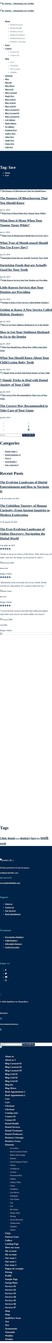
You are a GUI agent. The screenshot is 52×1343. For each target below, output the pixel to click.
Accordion (14, 1148)
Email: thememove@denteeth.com (9, 1024)
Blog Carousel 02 (12, 113)
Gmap (12, 1186)
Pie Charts (14, 1209)
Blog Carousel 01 (12, 110)
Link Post (9, 147)
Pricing (13, 1216)
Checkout (14, 66)
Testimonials (15, 1223)
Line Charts (14, 1199)
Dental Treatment (17, 35)
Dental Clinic (11, 451)
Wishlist (13, 72)
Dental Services (16, 25)
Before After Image (17, 1155)
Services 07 (10, 1307)
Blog (7, 79)
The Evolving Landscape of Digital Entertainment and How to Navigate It (24, 486)
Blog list (8, 83)
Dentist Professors (17, 38)
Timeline (13, 1226)
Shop (7, 59)
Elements (9, 76)
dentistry (25, 838)
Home (7, 21)
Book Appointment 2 (15, 1095)
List (11, 1203)
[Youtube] (6, 977)
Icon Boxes (14, 1192)
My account (15, 69)
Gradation (14, 1189)
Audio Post (9, 140)
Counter (13, 1172)
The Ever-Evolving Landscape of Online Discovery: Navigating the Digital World (22, 533)
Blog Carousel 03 (12, 117)
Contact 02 (14, 55)
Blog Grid (9, 89)
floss (38, 838)
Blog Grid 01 (10, 100)
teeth (44, 838)
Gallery (13, 1179)
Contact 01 (14, 52)
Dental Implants (13, 455)
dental (11, 838)
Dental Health (16, 28)
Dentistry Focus (16, 32)
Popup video (15, 1213)
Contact (8, 49)
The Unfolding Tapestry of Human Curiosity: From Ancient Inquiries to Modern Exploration (25, 510)
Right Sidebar (10, 123)
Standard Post (11, 130)
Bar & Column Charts (18, 1152)
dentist (17, 838)
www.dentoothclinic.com (10, 883)
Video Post (9, 137)
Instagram (14, 1196)
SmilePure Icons (13, 1318)
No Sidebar (9, 127)
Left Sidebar (10, 120)
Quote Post (9, 144)
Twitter (13, 1230)
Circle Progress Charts (19, 1162)
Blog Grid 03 (10, 106)
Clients (13, 1165)
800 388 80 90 (3, 1013)
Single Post (9, 96)
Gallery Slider (15, 1182)
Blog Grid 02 (10, 103)
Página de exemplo (14, 1268)
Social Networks (16, 1220)
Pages (7, 45)
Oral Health (11, 462)
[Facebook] (5, 970)
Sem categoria (11, 465)
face (33, 838)
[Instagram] (6, 980)
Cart (12, 62)
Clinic (3, 838)
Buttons (13, 1158)
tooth (3, 843)
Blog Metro (10, 86)
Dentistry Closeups (18, 42)
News (8, 458)
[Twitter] (6, 974)
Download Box (16, 1175)
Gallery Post (10, 134)
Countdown (14, 1169)
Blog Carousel (11, 93)
